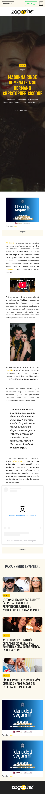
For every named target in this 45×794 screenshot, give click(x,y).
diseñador (18, 461)
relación (9, 370)
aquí (16, 226)
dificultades (11, 269)
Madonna (10, 243)
